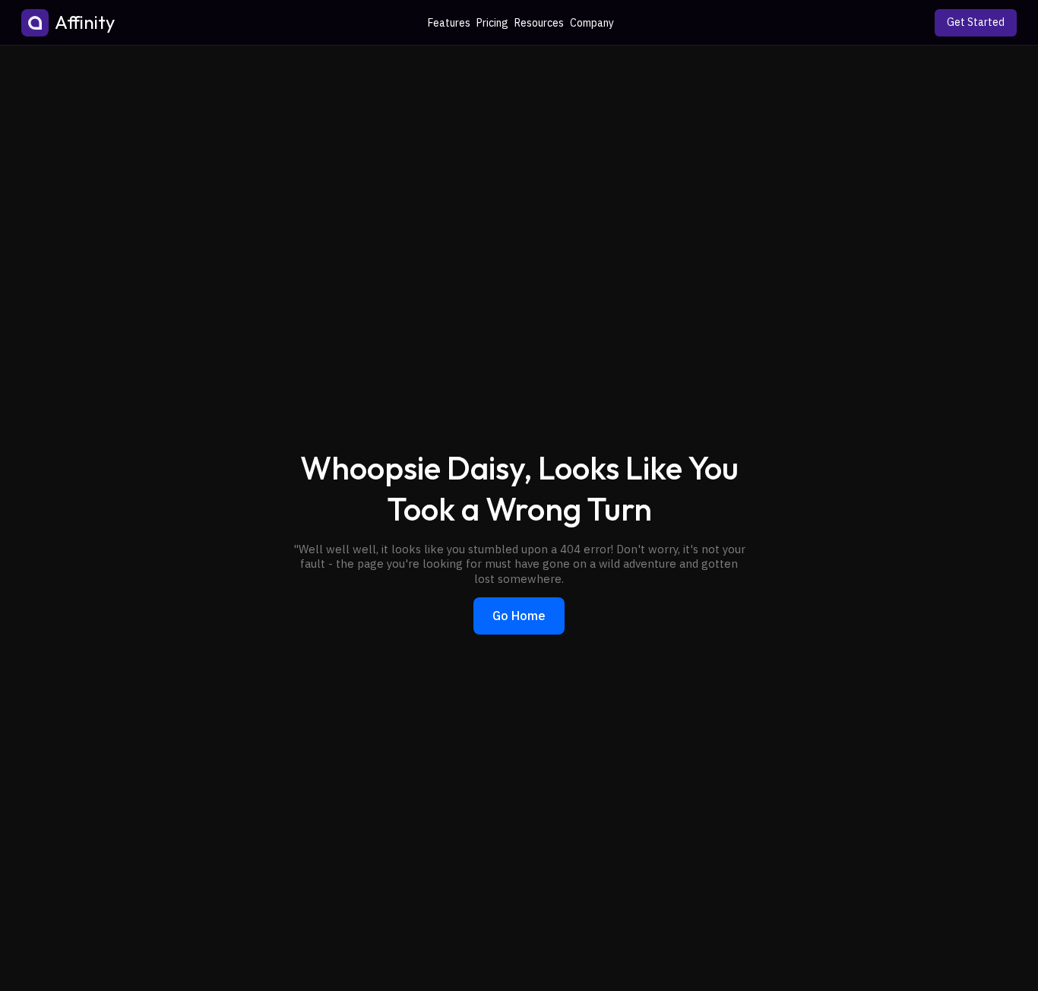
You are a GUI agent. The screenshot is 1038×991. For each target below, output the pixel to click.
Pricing (492, 23)
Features (449, 23)
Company (592, 23)
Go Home (519, 615)
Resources (539, 23)
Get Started (976, 22)
